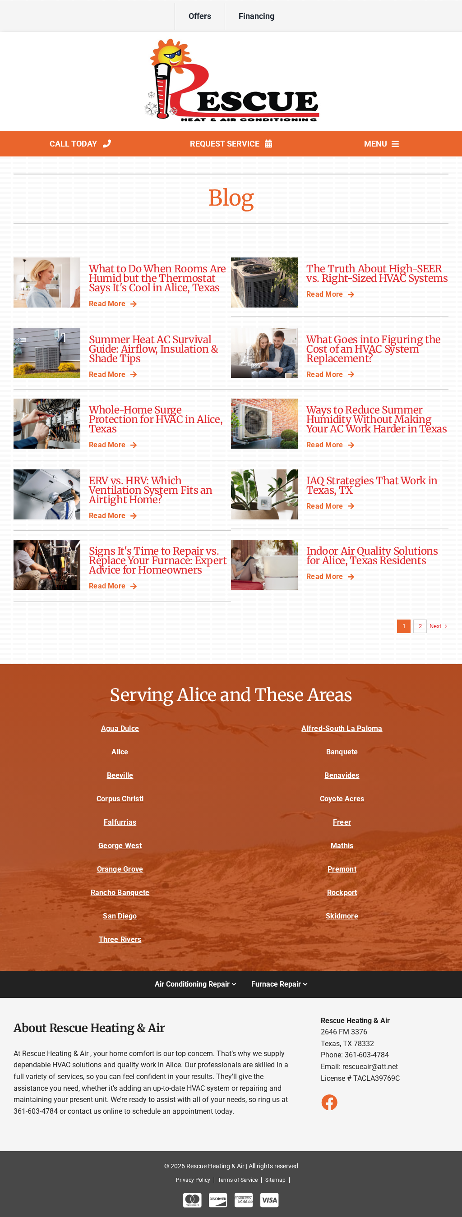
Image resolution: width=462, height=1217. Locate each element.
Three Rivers (120, 939)
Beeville (120, 775)
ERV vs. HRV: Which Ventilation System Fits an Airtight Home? (150, 490)
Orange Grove (120, 869)
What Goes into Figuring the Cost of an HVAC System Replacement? (373, 349)
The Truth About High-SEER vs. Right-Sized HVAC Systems (377, 273)
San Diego (120, 916)
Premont (342, 869)
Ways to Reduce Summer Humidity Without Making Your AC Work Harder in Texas (376, 419)
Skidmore (342, 916)
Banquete (342, 752)
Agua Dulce (120, 728)
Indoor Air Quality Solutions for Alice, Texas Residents (372, 556)
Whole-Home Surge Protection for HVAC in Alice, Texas (155, 419)
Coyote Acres (342, 798)
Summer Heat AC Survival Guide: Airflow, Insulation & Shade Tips (153, 349)
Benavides (341, 775)
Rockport (342, 892)
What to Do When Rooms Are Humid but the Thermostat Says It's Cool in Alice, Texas (157, 278)
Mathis (342, 845)
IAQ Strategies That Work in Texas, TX (372, 485)
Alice (119, 752)
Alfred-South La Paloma (341, 728)
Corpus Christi (120, 798)
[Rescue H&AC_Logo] (231, 40)
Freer (342, 822)
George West (120, 845)
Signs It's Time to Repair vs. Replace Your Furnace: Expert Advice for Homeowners (158, 560)
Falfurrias (120, 822)
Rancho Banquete (120, 892)
